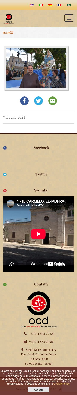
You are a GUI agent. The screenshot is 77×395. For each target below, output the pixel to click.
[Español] (50, 5)
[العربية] (69, 5)
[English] (32, 5)
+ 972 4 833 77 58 (41, 333)
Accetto (38, 390)
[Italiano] (41, 5)
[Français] (60, 5)
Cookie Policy (61, 383)
